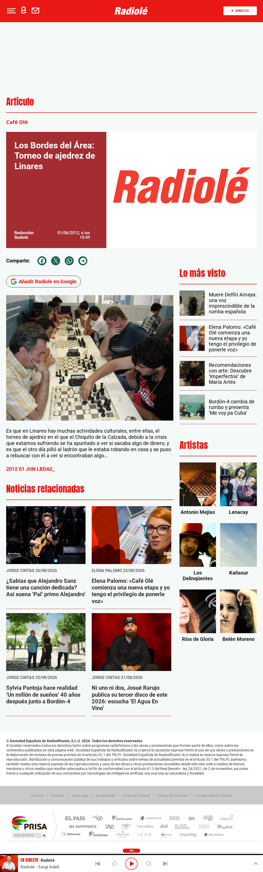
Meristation (213, 834)
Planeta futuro (201, 826)
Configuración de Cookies (213, 795)
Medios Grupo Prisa (29, 835)
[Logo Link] (131, 11)
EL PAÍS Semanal (183, 826)
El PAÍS (74, 818)
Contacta (37, 795)
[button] (11, 11)
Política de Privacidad (172, 795)
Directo (242, 11)
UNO (110, 826)
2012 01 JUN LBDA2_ (30, 469)
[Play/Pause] (131, 864)
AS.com (189, 818)
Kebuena (220, 826)
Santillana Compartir (151, 818)
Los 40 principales (99, 818)
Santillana (123, 818)
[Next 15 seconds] (148, 864)
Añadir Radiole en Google (48, 281)
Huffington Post (81, 826)
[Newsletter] (36, 11)
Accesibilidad (105, 795)
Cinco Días (144, 826)
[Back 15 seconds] (114, 864)
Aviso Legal (80, 795)
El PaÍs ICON (144, 834)
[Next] (165, 864)
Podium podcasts (122, 834)
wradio (125, 826)
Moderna (96, 834)
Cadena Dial (164, 826)
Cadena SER (173, 818)
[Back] (98, 864)
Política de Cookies (136, 795)
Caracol (225, 818)
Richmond (71, 834)
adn (206, 818)
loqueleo (188, 834)
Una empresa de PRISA (29, 822)
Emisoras (57, 795)
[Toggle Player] (255, 864)
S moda (165, 834)
